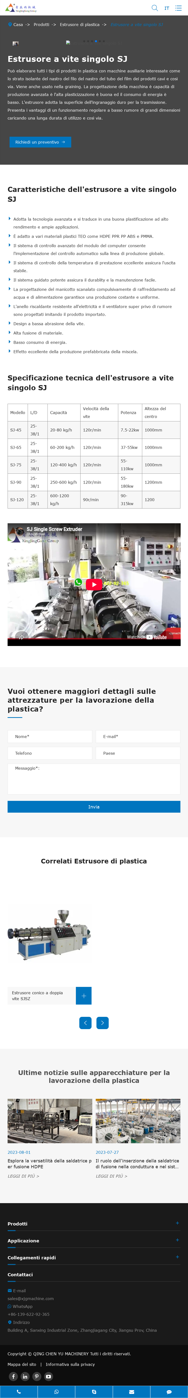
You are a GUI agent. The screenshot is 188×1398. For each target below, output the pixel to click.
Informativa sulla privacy (70, 1364)
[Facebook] (13, 1376)
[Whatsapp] (56, 1392)
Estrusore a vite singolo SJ (136, 24)
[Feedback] (169, 1392)
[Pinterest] (36, 1376)
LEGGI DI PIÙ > (23, 1176)
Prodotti (41, 24)
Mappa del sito (22, 1364)
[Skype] (94, 1392)
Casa (18, 24)
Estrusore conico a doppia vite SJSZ (49, 996)
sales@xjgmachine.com (31, 1298)
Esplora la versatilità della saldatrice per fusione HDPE (50, 1163)
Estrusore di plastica (80, 24)
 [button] (85, 1023)
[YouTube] (48, 1376)
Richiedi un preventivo (40, 142)
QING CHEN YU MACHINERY (61, 1354)
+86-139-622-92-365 (28, 1314)
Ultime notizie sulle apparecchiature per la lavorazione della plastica (94, 1076)
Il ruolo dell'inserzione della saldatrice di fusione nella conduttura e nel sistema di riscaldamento (137, 1163)
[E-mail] (131, 1392)
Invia (94, 806)
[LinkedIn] (25, 1376)
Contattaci (20, 1274)
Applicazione (23, 1240)
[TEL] (18, 1392)
